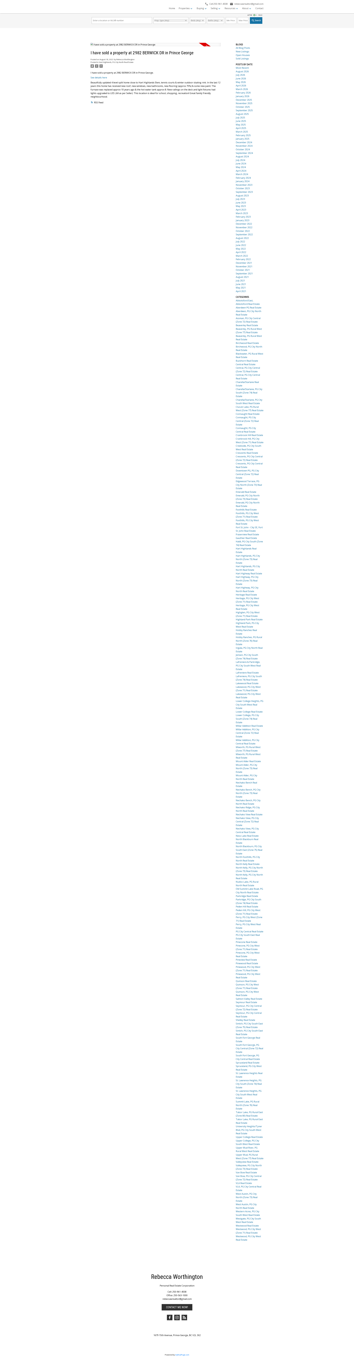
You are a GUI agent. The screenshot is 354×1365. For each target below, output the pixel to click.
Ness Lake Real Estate (247, 835)
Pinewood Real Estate (247, 963)
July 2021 (240, 280)
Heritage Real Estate (246, 594)
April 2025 (241, 128)
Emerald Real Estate (246, 491)
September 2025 (244, 110)
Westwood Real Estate (247, 1225)
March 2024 (242, 174)
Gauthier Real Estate (246, 538)
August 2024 (242, 156)
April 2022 (241, 252)
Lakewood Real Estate (247, 683)
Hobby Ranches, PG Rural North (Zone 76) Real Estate (249, 641)
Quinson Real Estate (246, 981)
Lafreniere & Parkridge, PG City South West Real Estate (248, 665)
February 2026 (243, 92)
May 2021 (241, 287)
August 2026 (242, 71)
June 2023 (241, 202)
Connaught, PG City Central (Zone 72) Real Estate (247, 421)
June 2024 (241, 163)
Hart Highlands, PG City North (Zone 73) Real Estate (248, 559)
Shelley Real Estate (245, 1020)
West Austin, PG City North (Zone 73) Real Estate (246, 1197)
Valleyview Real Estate (247, 1161)
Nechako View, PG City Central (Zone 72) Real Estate (247, 822)
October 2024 (243, 149)
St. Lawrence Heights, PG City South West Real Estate (248, 1094)
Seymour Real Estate (246, 1002)
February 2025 (243, 135)
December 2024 (244, 142)
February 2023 (243, 216)
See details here (99, 77)
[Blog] (184, 1317)
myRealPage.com (182, 1355)
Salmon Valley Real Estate (249, 998)
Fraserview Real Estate (247, 534)
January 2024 (242, 181)
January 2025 (242, 138)
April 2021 (241, 291)
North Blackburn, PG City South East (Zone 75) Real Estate (249, 850)
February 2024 (243, 177)
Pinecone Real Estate (246, 942)
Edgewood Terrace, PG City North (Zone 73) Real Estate (249, 485)
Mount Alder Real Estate (248, 761)
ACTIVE (250, 15)
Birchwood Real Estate (247, 343)
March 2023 (242, 213)
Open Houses (243, 55)
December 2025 (244, 99)
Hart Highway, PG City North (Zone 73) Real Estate (247, 580)
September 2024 (244, 153)
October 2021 (243, 269)
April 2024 (241, 170)
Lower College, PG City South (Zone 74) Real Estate (247, 719)
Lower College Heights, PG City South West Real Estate (249, 705)
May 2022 (241, 248)
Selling (214, 8)
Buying (200, 8)
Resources (230, 8)
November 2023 (244, 184)
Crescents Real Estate (247, 452)
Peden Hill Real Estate (247, 906)
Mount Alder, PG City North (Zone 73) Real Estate (246, 768)
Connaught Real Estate (248, 413)
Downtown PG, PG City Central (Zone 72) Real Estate (247, 474)
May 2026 (241, 82)
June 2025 (241, 121)
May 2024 (241, 167)
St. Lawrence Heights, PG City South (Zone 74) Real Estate (249, 1084)
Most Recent (242, 67)
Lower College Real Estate (249, 711)
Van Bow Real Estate (246, 1172)
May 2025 (241, 124)
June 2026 (241, 78)
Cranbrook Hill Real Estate (249, 435)
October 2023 (243, 188)
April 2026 (241, 85)
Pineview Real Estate (246, 959)
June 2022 (241, 245)
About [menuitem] (245, 8)
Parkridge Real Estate (247, 896)
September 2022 (244, 234)
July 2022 (240, 241)
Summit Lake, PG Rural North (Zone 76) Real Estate (247, 1105)
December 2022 (244, 223)
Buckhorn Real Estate (247, 360)
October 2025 (243, 106)
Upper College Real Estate (249, 1137)
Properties (184, 8)
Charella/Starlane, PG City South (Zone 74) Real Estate (249, 393)
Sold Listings (242, 58)
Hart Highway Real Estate (249, 573)
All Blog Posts (243, 47)
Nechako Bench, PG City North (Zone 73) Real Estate (248, 793)
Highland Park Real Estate (249, 619)
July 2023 (240, 199)
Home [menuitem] (172, 8)
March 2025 (242, 131)
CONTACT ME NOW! (177, 1307)
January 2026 (242, 96)
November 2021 (244, 266)
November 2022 (244, 227)
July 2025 (240, 117)
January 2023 (242, 220)
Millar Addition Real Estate (249, 725)
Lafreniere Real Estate (247, 672)
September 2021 (244, 273)
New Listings (242, 51)
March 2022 (242, 255)
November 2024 (244, 145)
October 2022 (243, 231)
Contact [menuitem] (259, 8)
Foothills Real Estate (246, 509)
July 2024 (240, 160)
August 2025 (242, 114)
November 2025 (244, 103)
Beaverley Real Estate (247, 325)
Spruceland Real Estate (247, 1062)
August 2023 (242, 195)
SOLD (260, 15)
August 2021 (242, 277)
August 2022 (242, 238)
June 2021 (241, 284)
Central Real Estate (245, 364)
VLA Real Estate (244, 1183)
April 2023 (241, 209)
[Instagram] (177, 1317)
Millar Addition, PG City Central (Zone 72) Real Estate (247, 733)
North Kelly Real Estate (248, 864)
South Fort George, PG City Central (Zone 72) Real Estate (249, 1048)
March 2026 (242, 89)
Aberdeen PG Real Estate (248, 307)
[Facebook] (169, 1317)
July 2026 (240, 74)
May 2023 (241, 206)
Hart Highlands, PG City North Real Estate (116, 62)
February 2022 (243, 259)
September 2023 (244, 191)
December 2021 (244, 262)
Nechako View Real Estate (249, 814)
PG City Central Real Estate (249, 931)
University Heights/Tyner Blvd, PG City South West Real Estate (249, 1130)
